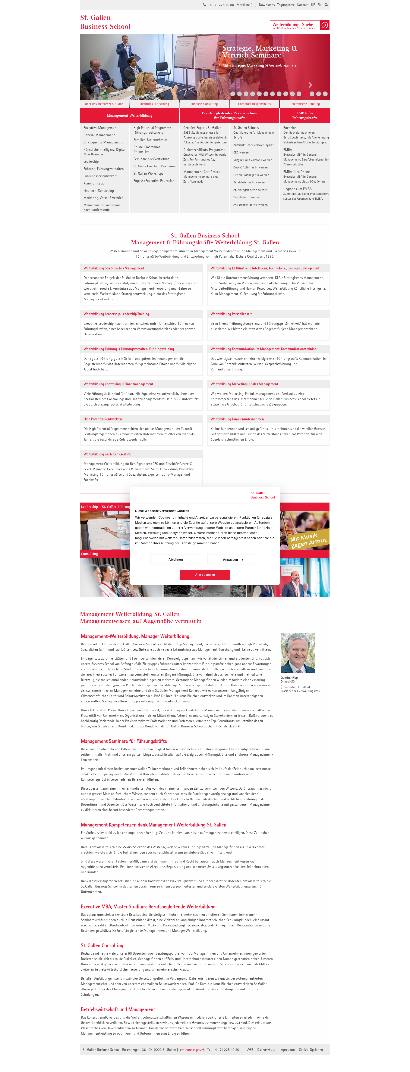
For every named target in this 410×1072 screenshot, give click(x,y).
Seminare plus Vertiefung (151, 159)
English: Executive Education (153, 180)
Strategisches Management (103, 142)
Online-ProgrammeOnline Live (147, 149)
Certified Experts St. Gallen (205, 134)
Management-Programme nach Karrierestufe (102, 207)
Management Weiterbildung (129, 115)
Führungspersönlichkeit (100, 176)
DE (313, 5)
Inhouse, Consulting (204, 104)
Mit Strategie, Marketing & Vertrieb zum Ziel (260, 65)
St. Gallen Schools (253, 132)
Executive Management (100, 127)
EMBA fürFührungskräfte (305, 115)
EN (320, 5)
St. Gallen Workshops (148, 173)
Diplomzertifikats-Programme (204, 156)
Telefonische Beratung (305, 104)
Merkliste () (246, 5)
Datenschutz (266, 1049)
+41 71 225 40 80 (221, 5)
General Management (99, 135)
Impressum (287, 1049)
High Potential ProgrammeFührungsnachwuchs (152, 129)
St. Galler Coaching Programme (155, 166)
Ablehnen (175, 559)
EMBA (306, 156)
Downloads (267, 5)
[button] (99, 71)
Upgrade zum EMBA (306, 193)
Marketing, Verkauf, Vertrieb (103, 198)
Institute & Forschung (154, 104)
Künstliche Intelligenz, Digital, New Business (104, 151)
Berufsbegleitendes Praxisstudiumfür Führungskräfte (229, 115)
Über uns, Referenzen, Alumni (104, 104)
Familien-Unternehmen (150, 139)
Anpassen (230, 559)
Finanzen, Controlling (98, 190)
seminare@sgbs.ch (192, 1049)
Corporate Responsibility (254, 104)
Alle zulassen (205, 575)
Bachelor (306, 134)
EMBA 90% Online (304, 176)
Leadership (91, 161)
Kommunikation (94, 183)
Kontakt (303, 5)
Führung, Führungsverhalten (103, 169)
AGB (250, 1049)
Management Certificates (201, 176)
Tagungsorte (286, 5)
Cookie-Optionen (311, 1049)
